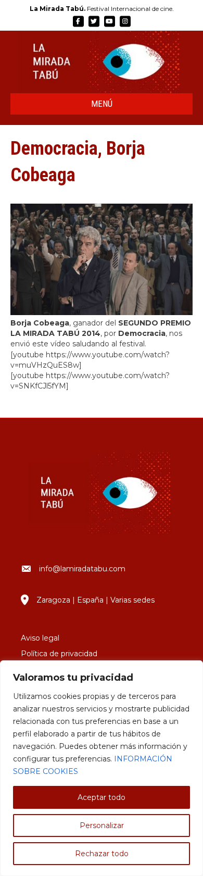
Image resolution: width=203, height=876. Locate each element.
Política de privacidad (59, 653)
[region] (101, 768)
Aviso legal (40, 638)
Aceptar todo (101, 797)
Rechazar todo (102, 853)
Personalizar (102, 825)
